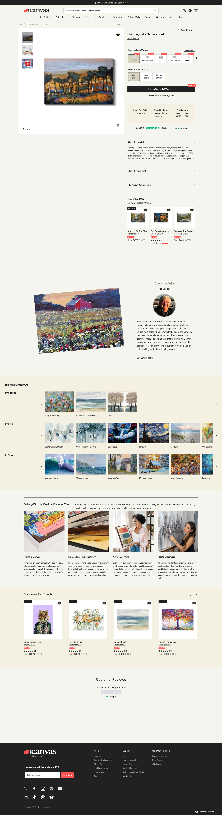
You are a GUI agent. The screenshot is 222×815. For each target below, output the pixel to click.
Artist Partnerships (101, 768)
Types (88, 17)
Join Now (67, 775)
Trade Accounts (158, 760)
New (171, 17)
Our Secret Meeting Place (161, 231)
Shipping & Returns (139, 185)
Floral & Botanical (33, 24)
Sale (180, 17)
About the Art (135, 142)
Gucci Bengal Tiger (32, 642)
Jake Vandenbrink (181, 234)
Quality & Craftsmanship (103, 760)
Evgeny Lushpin (157, 234)
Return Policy (128, 764)
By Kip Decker (133, 38)
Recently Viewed (207, 812)
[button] (134, 58)
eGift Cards (156, 764)
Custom (160, 17)
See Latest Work (145, 357)
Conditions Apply (182, 116)
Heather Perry (29, 644)
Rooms (116, 17)
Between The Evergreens (184, 231)
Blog (95, 776)
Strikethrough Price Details (133, 772)
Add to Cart (171, 88)
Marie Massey (132, 234)
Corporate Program (159, 756)
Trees (45, 24)
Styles (75, 17)
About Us (97, 756)
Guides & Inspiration (130, 768)
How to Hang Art (129, 760)
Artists (102, 17)
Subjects (60, 17)
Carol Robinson (75, 644)
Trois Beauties (75, 642)
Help (124, 756)
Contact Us (127, 776)
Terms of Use (99, 772)
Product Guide (189, 50)
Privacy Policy (99, 764)
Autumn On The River (137, 231)
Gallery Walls (133, 17)
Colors (148, 17)
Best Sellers (44, 17)
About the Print (136, 171)
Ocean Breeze (120, 642)
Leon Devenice (164, 644)
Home (20, 24)
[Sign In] (190, 10)
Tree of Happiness (167, 642)
